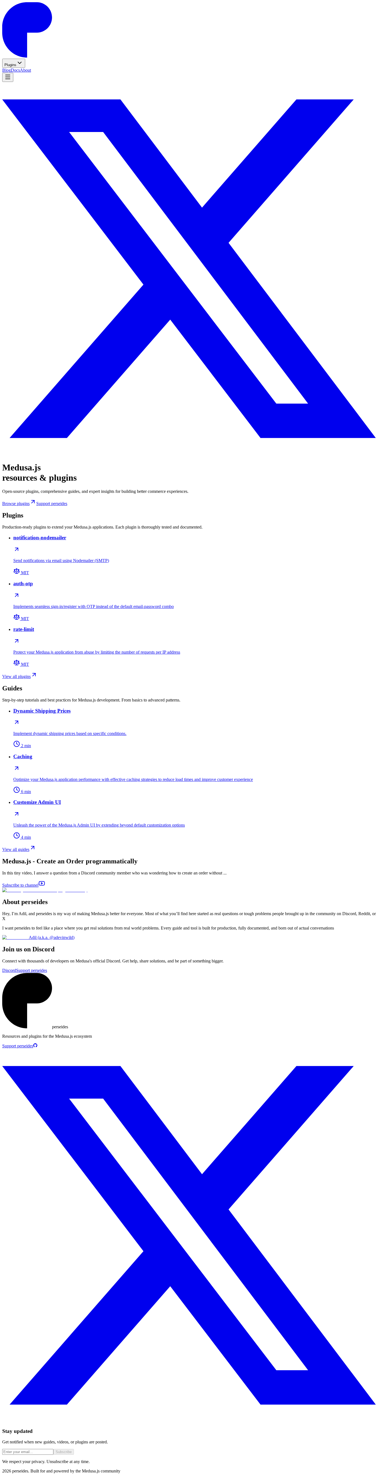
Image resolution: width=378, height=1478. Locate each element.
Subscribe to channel (20, 885)
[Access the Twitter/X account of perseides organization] (189, 454)
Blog (6, 70)
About (25, 70)
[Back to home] (27, 56)
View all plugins (16, 676)
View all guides (15, 849)
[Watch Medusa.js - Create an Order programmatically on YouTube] (44, 890)
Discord (9, 970)
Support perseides (51, 503)
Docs (15, 70)
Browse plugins (16, 503)
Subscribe (64, 1452)
